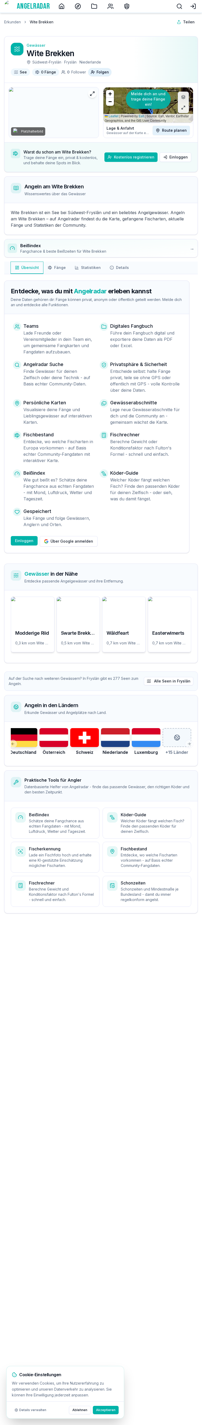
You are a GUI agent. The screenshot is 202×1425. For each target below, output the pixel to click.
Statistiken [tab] (91, 267)
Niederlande (90, 62)
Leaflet (113, 116)
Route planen (174, 130)
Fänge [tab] (60, 267)
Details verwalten (32, 1410)
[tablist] (72, 268)
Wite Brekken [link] (41, 22)
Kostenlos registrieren (134, 157)
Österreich (54, 752)
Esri (141, 116)
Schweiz (84, 752)
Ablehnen (79, 1410)
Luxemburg (146, 752)
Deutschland (23, 752)
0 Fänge (48, 72)
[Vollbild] (92, 93)
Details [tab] (122, 267)
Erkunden (12, 22)
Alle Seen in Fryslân (172, 681)
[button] (110, 94)
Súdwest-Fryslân (46, 62)
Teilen (189, 22)
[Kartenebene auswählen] (183, 97)
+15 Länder (176, 752)
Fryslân (70, 62)
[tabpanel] (101, 471)
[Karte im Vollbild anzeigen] (183, 107)
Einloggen (178, 157)
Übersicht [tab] (30, 267)
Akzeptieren (105, 1410)
